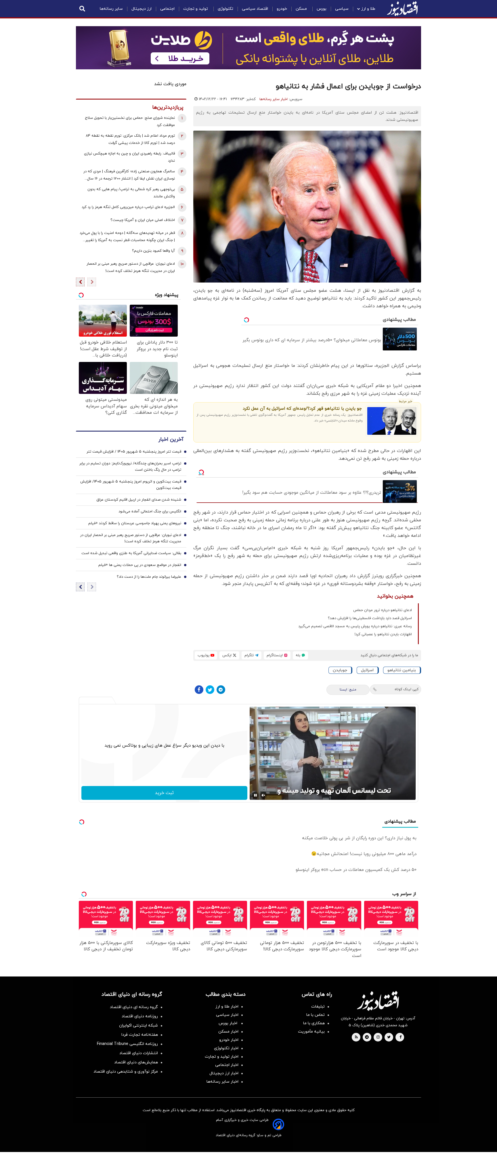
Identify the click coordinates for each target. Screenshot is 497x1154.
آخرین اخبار (170, 439)
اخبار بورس (228, 1023)
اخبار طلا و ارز (226, 1006)
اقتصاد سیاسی (255, 9)
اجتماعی (167, 9)
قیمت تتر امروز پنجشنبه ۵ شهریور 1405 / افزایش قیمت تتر (134, 451)
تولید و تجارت (196, 9)
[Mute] (263, 795)
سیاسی (342, 9)
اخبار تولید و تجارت (221, 1056)
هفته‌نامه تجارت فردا (139, 1034)
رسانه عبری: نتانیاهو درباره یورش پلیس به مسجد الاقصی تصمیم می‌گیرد (355, 626)
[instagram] (378, 1037)
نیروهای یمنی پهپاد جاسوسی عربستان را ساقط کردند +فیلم (134, 523)
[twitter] (389, 1037)
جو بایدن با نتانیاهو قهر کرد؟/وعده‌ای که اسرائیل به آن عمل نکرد (302, 409)
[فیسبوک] (199, 689)
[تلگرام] (221, 689)
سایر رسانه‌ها (111, 9)
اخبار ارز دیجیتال (223, 1073)
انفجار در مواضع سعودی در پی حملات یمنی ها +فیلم (139, 565)
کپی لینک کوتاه (406, 689)
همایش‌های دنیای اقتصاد (136, 1062)
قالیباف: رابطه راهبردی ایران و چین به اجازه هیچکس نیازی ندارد (129, 157)
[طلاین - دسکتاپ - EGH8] (248, 47)
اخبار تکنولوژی (226, 1048)
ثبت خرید (164, 793)
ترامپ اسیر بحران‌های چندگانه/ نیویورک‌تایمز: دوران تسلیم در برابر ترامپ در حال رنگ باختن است (130, 466)
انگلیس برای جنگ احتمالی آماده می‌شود (149, 511)
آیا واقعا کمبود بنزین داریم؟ (153, 250)
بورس (321, 9)
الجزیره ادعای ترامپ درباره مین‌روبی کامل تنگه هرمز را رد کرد (128, 207)
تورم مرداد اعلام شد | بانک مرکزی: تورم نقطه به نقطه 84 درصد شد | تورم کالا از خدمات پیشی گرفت (130, 139)
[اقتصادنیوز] (378, 1001)
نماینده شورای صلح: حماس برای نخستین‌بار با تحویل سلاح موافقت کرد (130, 121)
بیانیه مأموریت (311, 1031)
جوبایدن (340, 670)
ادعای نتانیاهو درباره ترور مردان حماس (382, 610)
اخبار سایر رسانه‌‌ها (222, 1081)
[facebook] (400, 1037)
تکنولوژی (225, 9)
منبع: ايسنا (348, 689)
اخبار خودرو (228, 1040)
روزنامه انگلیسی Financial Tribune (127, 1044)
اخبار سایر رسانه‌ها (273, 99)
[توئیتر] (210, 689)
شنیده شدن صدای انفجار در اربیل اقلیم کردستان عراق (138, 499)
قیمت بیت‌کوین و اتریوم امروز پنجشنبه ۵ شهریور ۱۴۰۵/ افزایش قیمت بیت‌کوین (130, 485)
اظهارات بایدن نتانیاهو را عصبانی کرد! (383, 634)
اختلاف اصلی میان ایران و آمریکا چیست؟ (142, 220)
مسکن (302, 9)
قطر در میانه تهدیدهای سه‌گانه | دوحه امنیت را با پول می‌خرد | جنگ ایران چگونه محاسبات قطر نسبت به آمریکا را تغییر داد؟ (127, 237)
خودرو (282, 9)
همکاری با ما (314, 1023)
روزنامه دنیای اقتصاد (140, 1016)
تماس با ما (315, 1015)
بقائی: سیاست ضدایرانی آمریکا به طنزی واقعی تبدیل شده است (131, 553)
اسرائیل (367, 670)
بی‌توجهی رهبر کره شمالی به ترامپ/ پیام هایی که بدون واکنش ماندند (131, 193)
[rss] (356, 1037)
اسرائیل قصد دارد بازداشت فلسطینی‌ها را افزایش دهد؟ (370, 618)
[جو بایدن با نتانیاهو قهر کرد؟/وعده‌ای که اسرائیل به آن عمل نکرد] (392, 420)
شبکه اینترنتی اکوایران (138, 1025)
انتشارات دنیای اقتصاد (138, 1053)
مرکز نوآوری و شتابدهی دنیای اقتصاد (125, 1071)
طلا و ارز (368, 9)
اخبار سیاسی (227, 1015)
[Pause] (255, 795)
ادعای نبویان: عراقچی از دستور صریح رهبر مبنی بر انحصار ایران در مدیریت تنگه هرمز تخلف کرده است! (131, 267)
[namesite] (402, 8)
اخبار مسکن (228, 1031)
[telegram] (367, 1037)
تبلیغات (318, 1006)
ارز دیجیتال (141, 9)
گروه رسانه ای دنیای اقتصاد (134, 1007)
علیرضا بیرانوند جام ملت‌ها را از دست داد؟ (149, 576)
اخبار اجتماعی (226, 1065)
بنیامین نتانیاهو (401, 670)
